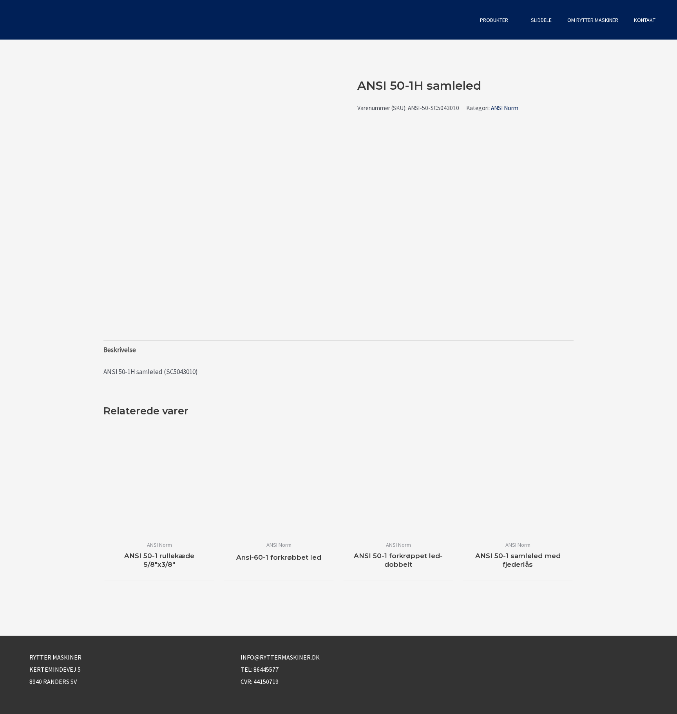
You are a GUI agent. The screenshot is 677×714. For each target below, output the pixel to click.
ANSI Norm (504, 108)
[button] (461, 20)
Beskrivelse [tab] (119, 349)
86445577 (266, 669)
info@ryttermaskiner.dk (280, 657)
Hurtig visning (159, 528)
